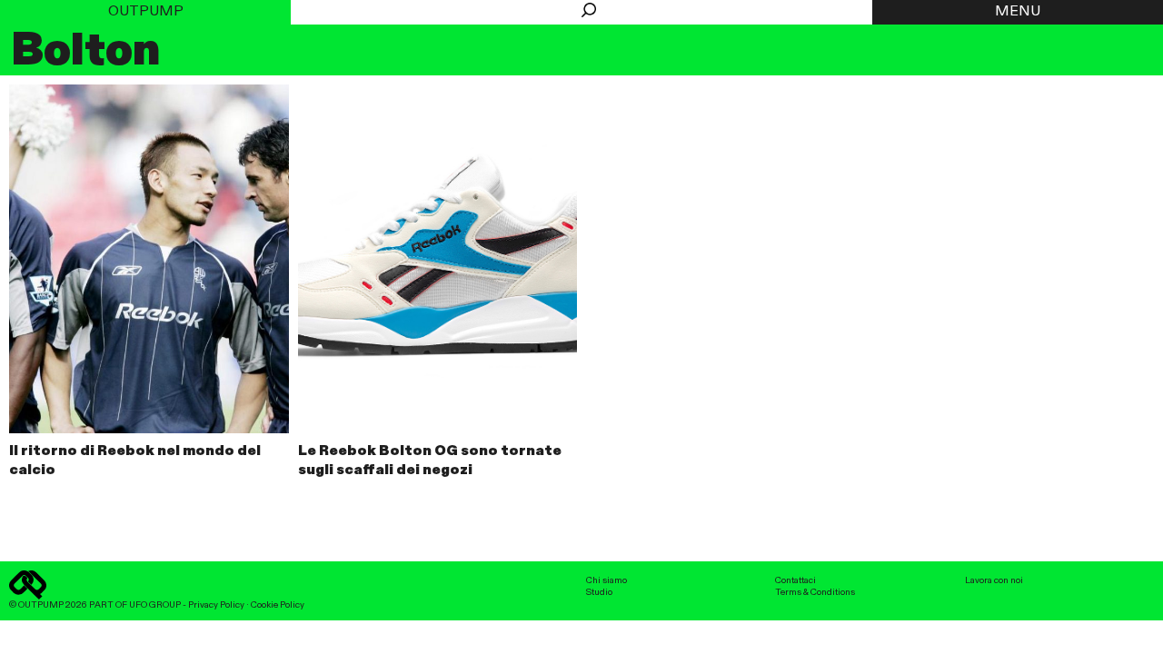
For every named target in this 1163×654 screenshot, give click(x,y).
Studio (599, 592)
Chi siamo (606, 580)
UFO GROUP (155, 604)
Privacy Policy (216, 604)
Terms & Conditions (815, 592)
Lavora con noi (994, 580)
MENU (1017, 12)
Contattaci (795, 580)
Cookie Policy (277, 604)
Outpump (146, 12)
